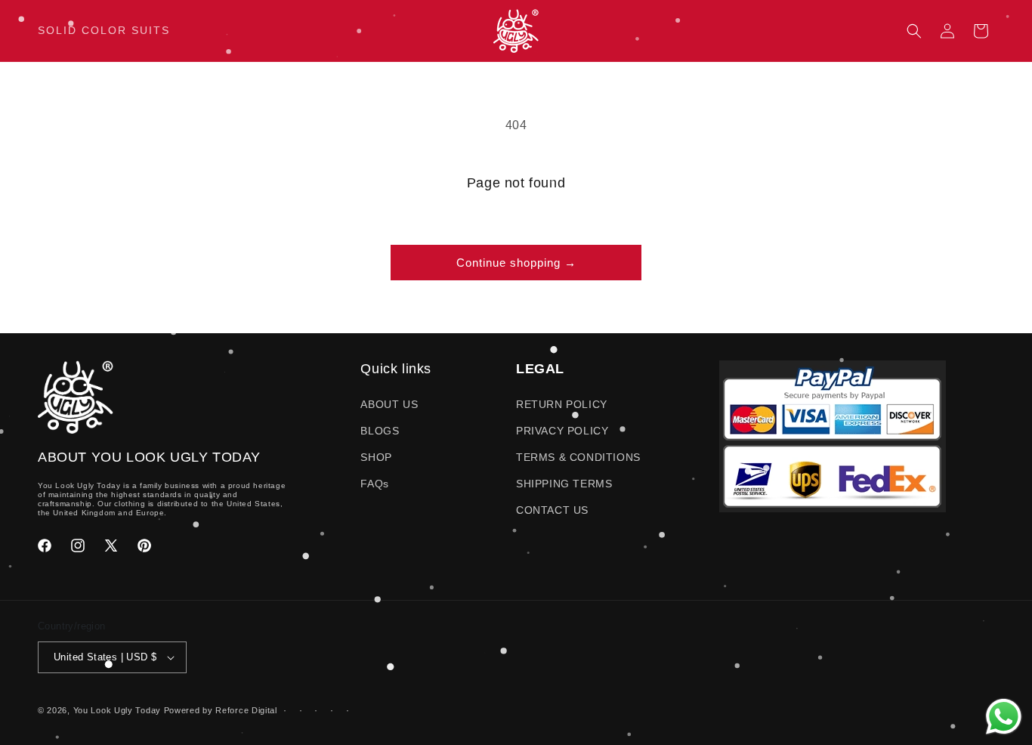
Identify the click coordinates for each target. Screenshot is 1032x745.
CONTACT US (552, 510)
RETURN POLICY (561, 404)
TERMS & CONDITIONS (578, 457)
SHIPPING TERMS (564, 484)
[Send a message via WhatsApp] (1003, 716)
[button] (914, 31)
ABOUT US (389, 404)
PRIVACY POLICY (562, 431)
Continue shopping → (516, 262)
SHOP (375, 457)
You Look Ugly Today (117, 710)
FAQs (374, 484)
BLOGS (379, 431)
